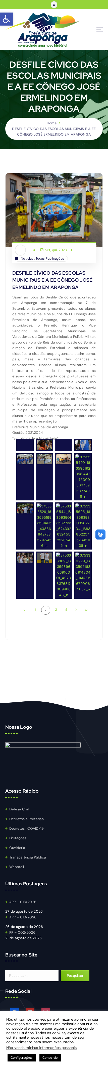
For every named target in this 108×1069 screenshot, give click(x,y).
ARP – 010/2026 (22, 917)
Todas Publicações (50, 258)
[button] (6, 19)
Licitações (17, 838)
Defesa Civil (19, 809)
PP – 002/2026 (22, 932)
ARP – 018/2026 (22, 902)
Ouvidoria (17, 847)
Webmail (16, 867)
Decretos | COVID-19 (26, 828)
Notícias (27, 258)
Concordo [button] (50, 1057)
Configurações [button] (22, 1057)
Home (52, 123)
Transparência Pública (27, 857)
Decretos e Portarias (26, 819)
